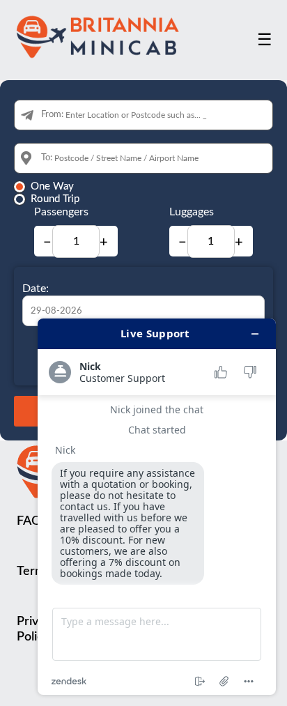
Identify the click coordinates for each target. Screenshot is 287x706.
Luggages (191, 211)
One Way (52, 186)
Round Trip (55, 199)
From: (52, 114)
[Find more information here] (156, 506)
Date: (35, 288)
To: (46, 157)
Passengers (61, 211)
